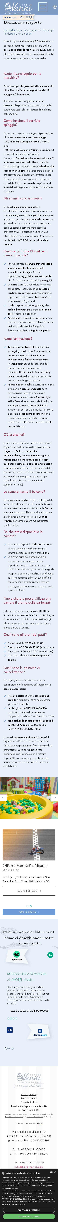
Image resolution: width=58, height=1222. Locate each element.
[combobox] (51, 1172)
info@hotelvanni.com (29, 1167)
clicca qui (51, 1201)
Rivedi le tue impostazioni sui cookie (29, 1106)
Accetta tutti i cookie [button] (29, 1216)
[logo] (18, 11)
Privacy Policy (29, 1094)
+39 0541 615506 (32, 1162)
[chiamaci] (55, 7)
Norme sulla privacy (14, 1117)
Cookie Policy (29, 1102)
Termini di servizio (35, 1117)
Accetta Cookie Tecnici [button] (29, 1210)
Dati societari (29, 1098)
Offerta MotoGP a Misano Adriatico (25, 867)
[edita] (39, 1123)
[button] (29, 1204)
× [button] (55, 1172)
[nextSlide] (27, 906)
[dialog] (29, 1195)
